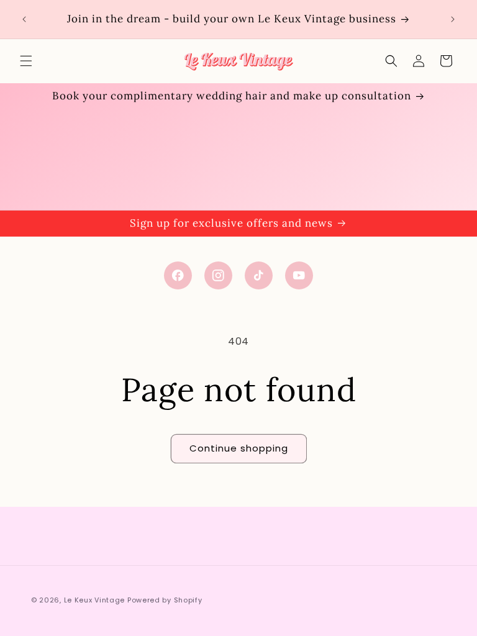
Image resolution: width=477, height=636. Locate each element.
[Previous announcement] (24, 19)
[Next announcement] (452, 19)
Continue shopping (238, 448)
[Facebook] (178, 275)
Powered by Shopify (164, 600)
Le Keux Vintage (94, 600)
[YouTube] (299, 275)
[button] (26, 61)
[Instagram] (218, 275)
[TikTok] (259, 275)
